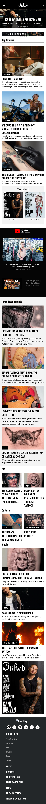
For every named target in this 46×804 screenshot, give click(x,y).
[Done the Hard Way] (23, 61)
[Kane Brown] (13, 207)
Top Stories (11, 739)
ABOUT (9, 766)
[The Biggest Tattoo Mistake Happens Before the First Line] (23, 156)
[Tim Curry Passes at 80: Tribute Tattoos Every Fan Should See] (12, 480)
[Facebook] (9, 727)
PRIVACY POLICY (13, 793)
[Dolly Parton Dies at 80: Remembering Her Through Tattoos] (34, 480)
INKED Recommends (10, 643)
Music (6, 608)
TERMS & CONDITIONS (16, 798)
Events (9, 756)
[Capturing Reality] (34, 521)
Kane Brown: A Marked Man (23, 19)
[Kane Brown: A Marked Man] (23, 598)
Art (5, 326)
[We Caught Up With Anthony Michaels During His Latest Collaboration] (23, 106)
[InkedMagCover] (23, 687)
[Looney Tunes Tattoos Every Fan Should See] (23, 397)
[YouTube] (38, 727)
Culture (7, 120)
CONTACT (10, 771)
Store (8, 760)
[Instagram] (20, 727)
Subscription (13, 777)
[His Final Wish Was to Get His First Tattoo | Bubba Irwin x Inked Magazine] (23, 249)
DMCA (8, 788)
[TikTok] (32, 727)
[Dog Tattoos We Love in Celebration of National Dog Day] (23, 438)
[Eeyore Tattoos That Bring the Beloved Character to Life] (23, 358)
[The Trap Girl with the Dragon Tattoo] (23, 633)
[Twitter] (14, 727)
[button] (3, 256)
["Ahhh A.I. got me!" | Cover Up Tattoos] (12, 283)
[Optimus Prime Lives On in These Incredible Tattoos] (23, 317)
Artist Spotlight (32, 527)
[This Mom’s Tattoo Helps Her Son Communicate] (12, 521)
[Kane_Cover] (23, 33)
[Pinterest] (26, 727)
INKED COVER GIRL (14, 782)
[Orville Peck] (35, 207)
